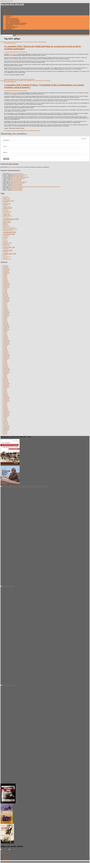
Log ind (4, 856)
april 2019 (5, 364)
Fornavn (5, 146)
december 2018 (6, 368)
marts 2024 (5, 293)
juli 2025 (5, 274)
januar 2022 (5, 324)
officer (5, 240)
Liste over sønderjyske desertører (13, 21)
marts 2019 (5, 365)
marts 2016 (5, 407)
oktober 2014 (6, 428)
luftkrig (12, 79)
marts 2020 (5, 350)
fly (7, 79)
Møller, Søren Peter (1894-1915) (20, 174)
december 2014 (6, 425)
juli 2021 (5, 331)
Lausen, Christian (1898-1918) (16, 173)
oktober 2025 (6, 271)
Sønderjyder (13, 43)
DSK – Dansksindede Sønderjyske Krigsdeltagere (16, 23)
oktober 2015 (6, 413)
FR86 (6, 214)
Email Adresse (6, 140)
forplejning (7, 211)
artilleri (5, 79)
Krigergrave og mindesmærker (12, 19)
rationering (7, 243)
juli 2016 (5, 403)
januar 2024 (5, 296)
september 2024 (6, 286)
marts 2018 (5, 379)
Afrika (5, 196)
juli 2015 (5, 417)
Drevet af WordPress (5, 861)
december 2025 (6, 269)
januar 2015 (5, 424)
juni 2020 (5, 347)
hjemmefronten (11, 219)
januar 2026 (5, 267)
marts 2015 (5, 422)
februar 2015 (5, 423)
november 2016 (6, 398)
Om (4, 13)
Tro (5, 255)
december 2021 (6, 326)
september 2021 (6, 329)
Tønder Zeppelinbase (7, 256)
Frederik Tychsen (13, 54)
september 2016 (6, 400)
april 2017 (5, 392)
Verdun (5, 257)
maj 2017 (5, 391)
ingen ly (38, 130)
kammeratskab (8, 230)
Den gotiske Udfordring (19, 175)
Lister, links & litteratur (8, 14)
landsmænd (5, 235)
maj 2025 (5, 277)
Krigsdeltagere (6, 12)
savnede (6, 245)
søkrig (5, 251)
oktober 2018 (6, 371)
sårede (7, 250)
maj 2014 (5, 434)
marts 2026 (5, 265)
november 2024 (6, 284)
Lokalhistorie (6, 31)
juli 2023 (5, 303)
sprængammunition (29, 79)
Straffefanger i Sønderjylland (12, 26)
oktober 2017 (6, 385)
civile (5, 202)
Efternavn (5, 152)
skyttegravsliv (9, 247)
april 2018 (5, 378)
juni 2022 (5, 318)
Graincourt (29, 130)
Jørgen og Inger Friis (10, 229)
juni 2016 (5, 404)
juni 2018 (5, 375)
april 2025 (5, 278)
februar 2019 (5, 366)
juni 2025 (5, 276)
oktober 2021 (6, 328)
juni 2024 (5, 290)
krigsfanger (9, 234)
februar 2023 (5, 309)
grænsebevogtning (7, 216)
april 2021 (5, 335)
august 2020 (5, 345)
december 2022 (6, 311)
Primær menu (3, 7)
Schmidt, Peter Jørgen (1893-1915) (17, 183)
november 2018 (6, 369)
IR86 (5, 225)
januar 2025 (5, 282)
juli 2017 (5, 388)
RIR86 (6, 244)
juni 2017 (5, 390)
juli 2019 (5, 360)
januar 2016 (5, 410)
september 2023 (6, 301)
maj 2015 (5, 419)
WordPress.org (6, 859)
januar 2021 (5, 339)
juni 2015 (5, 418)
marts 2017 (5, 393)
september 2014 (6, 429)
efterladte (6, 206)
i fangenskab (7, 220)
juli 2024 (5, 289)
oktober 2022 (6, 314)
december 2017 (6, 383)
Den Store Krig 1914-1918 (12, 4)
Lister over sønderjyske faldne (12, 18)
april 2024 (5, 292)
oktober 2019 (6, 356)
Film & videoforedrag (10, 27)
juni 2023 (5, 304)
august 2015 (5, 416)
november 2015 (6, 412)
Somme (5, 248)
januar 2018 (5, 381)
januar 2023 (5, 310)
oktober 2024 (6, 285)
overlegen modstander (20, 79)
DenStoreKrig (15, 51)
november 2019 (6, 355)
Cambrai (17, 130)
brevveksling (8, 200)
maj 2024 (5, 291)
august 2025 (5, 273)
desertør (7, 203)
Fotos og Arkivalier (7, 11)
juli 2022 (5, 317)
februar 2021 (5, 337)
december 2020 (6, 340)
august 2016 (5, 402)
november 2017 (6, 384)
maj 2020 (5, 348)
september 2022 (6, 315)
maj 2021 (5, 334)
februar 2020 (5, 352)
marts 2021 (5, 336)
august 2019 (5, 359)
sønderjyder (9, 254)
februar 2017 (5, 394)
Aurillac (6, 199)
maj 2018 (5, 377)
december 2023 (6, 297)
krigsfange (9, 232)
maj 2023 (5, 305)
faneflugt (6, 209)
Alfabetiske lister (9, 25)
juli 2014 (5, 431)
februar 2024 (5, 295)
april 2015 (5, 421)
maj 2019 (5, 362)
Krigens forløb (9, 29)
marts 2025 (5, 279)
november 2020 (6, 341)
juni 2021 (5, 333)
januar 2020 (5, 353)
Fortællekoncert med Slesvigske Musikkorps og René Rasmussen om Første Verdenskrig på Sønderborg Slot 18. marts (34, 186)
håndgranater (34, 130)
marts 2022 (5, 322)
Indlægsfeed (5, 857)
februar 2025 (5, 280)
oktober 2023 (6, 299)
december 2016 (6, 397)
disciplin (5, 204)
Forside (4, 10)
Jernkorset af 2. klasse (9, 227)
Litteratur (8, 17)
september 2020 (6, 343)
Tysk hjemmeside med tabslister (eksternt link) (15, 24)
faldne (7, 208)
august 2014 (5, 430)
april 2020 (5, 349)
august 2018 (5, 373)
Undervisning (8, 15)
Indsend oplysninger (12, 167)
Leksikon (5, 30)
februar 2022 (5, 323)
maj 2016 (5, 405)
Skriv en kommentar (23, 51)
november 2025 (6, 270)
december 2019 (6, 354)
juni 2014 (5, 432)
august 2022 (5, 316)
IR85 (5, 223)
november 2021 (6, 327)
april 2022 (5, 321)
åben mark (6, 130)
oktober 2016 (6, 399)
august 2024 (5, 288)
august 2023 (5, 302)
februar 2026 (5, 266)
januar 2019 (5, 367)
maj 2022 (5, 320)
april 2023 (5, 307)
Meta (3, 853)
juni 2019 (5, 361)
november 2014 (6, 426)
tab (34, 79)
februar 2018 (5, 380)
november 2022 (6, 312)
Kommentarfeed (6, 858)
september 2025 (6, 272)
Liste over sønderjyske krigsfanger (13, 20)
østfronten (7, 259)
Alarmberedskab (11, 130)
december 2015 (6, 411)
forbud (5, 210)
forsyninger (6, 213)
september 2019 (6, 358)
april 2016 (5, 406)
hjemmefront (6, 217)
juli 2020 (5, 346)
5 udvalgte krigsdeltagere (17, 189)
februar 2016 (5, 409)
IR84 (7, 222)
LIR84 (5, 238)
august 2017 (5, 387)
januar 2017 (5, 396)
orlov (15, 79)
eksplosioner (21, 130)
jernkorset (6, 226)
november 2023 (6, 298)
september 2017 (6, 386)
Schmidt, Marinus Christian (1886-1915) (20, 177)
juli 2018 (5, 374)
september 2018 (6, 372)
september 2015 (6, 415)
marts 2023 (5, 308)
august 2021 (5, 330)
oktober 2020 (6, 342)
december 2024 (6, 283)
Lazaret (6, 236)
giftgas (9, 79)
